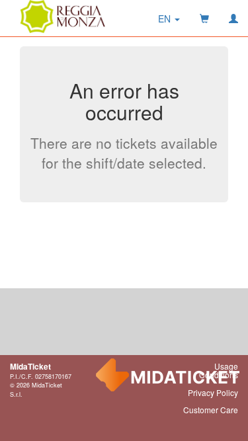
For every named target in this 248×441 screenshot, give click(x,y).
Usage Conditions (218, 370)
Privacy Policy (213, 392)
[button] (169, 18)
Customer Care (210, 409)
